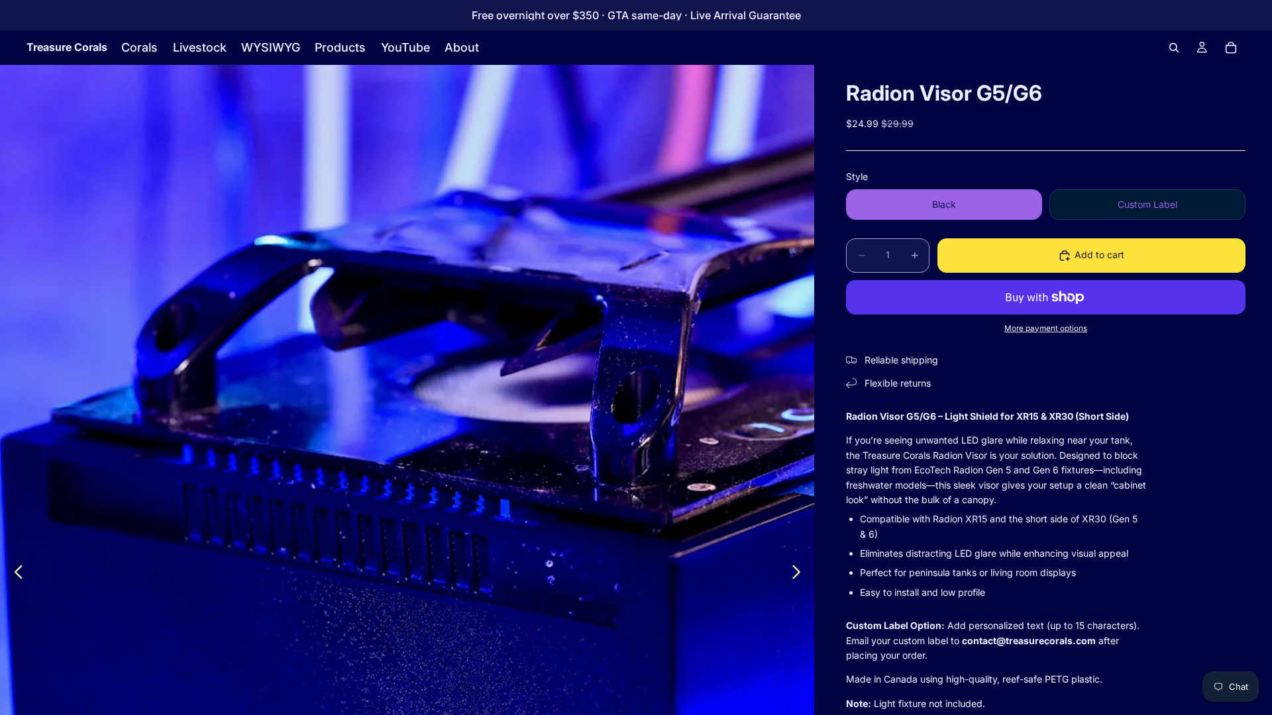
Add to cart (1099, 254)
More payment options (1045, 328)
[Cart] (1231, 47)
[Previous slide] (15, 574)
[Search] (1174, 47)
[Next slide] (800, 574)
